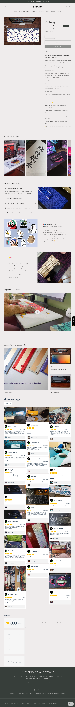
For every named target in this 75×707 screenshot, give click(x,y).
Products (12, 693)
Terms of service (37, 703)
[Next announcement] (70, 1)
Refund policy (22, 703)
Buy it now (58, 46)
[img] (8, 429)
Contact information (53, 703)
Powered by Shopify (15, 703)
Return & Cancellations (38, 693)
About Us (56, 693)
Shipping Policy (49, 693)
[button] (5, 6)
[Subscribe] (49, 682)
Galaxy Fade (54, 367)
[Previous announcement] (4, 1)
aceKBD (8, 703)
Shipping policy (45, 703)
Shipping (53, 28)
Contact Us (62, 693)
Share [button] (47, 51)
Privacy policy (30, 703)
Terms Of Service (19, 693)
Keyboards (8, 393)
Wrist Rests (55, 393)
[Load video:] (37, 312)
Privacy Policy (28, 693)
